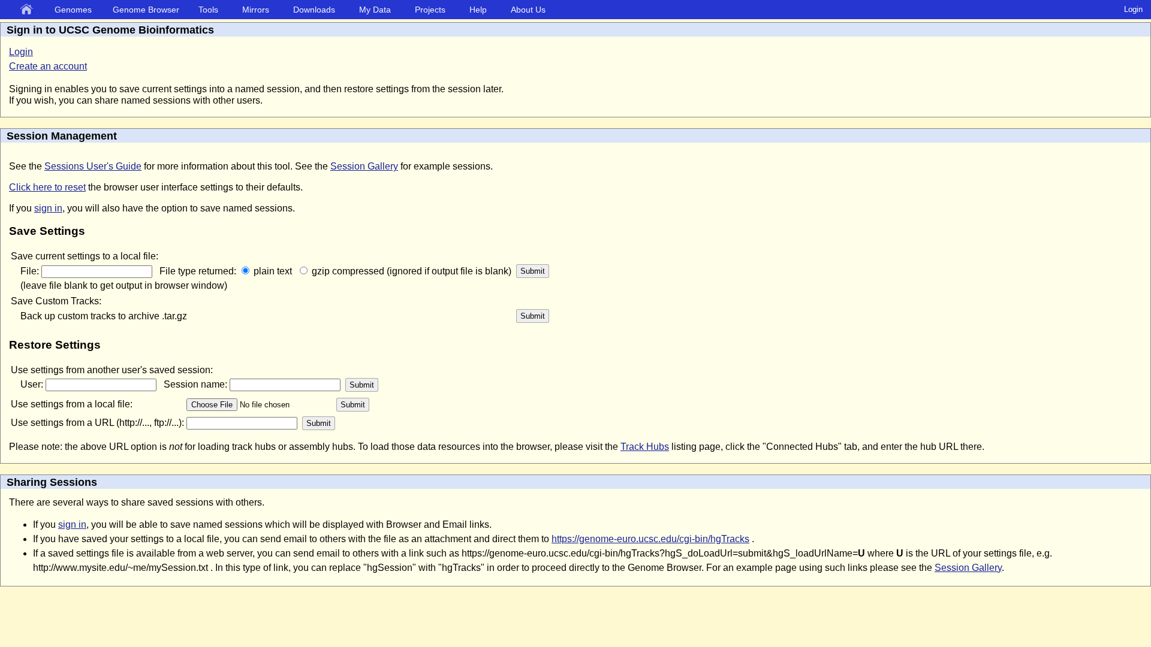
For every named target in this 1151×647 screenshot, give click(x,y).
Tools (208, 9)
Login (1133, 9)
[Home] (29, 10)
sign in (48, 208)
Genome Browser (146, 9)
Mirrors (255, 9)
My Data (375, 9)
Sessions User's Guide (92, 166)
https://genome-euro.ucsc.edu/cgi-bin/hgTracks (650, 539)
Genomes (73, 9)
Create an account (48, 66)
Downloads (314, 9)
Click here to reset (47, 187)
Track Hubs (644, 447)
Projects (430, 9)
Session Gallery (364, 166)
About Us (528, 9)
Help (478, 9)
